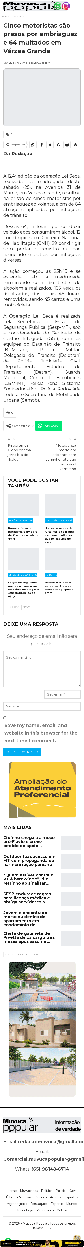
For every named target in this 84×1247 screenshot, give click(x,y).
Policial (61, 1191)
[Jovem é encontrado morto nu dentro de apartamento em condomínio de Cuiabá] (71, 918)
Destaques (38, 1204)
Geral (73, 1191)
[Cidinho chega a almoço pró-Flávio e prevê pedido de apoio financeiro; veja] (71, 843)
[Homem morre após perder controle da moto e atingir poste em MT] (60, 559)
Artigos (55, 1197)
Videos (62, 1210)
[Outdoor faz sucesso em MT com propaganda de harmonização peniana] (71, 861)
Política (46, 1191)
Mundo (71, 1204)
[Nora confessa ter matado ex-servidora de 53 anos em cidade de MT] (23, 505)
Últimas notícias (18, 1197)
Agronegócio (17, 1204)
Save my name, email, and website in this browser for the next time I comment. (41, 733)
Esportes (71, 1197)
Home (12, 1191)
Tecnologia (25, 1210)
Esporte (57, 1204)
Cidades (40, 1197)
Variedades (45, 1210)
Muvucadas (29, 1191)
